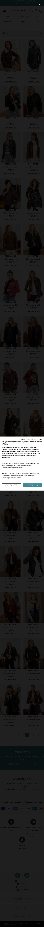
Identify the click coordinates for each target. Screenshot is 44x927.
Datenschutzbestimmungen (31, 439)
